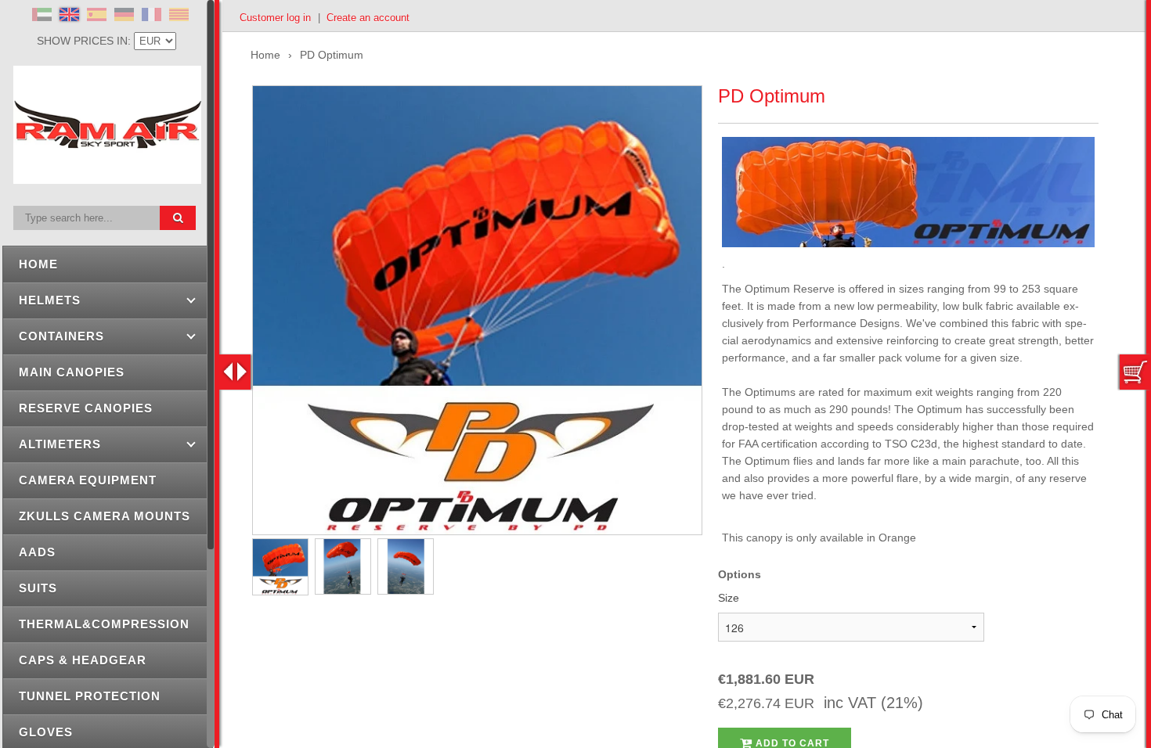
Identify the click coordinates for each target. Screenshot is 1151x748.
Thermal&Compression (104, 624)
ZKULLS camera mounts (104, 516)
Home (38, 264)
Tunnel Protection (90, 696)
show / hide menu (235, 372)
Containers (61, 336)
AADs (37, 552)
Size (728, 598)
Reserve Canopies (86, 408)
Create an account (368, 17)
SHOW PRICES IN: (85, 41)
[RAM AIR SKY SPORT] (107, 175)
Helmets (50, 300)
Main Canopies (71, 372)
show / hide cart (1135, 372)
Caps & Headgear (82, 660)
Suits (38, 588)
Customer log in (275, 17)
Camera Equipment (88, 480)
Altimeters (60, 444)
